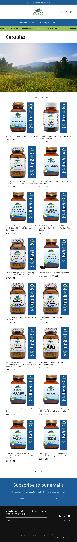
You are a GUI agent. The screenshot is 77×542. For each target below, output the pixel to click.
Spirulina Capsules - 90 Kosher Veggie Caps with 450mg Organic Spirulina (55, 182)
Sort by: (37, 97)
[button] (4, 11)
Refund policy (56, 535)
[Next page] (54, 471)
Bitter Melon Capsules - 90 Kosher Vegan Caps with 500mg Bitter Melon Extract (21, 274)
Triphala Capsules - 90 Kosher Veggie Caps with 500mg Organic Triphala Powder (54, 410)
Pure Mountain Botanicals (29, 535)
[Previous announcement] (4, 22)
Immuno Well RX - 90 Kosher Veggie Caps (54, 273)
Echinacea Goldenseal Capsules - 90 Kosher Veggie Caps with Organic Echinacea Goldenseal (22, 228)
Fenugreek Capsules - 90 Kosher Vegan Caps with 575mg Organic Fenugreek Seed (21, 182)
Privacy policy (67, 535)
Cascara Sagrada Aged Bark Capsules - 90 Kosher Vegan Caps (21, 318)
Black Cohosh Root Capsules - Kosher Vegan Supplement (53, 363)
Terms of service (55, 537)
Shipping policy (66, 537)
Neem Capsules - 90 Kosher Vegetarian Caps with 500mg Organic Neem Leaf (53, 455)
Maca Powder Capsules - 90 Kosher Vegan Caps (54, 318)
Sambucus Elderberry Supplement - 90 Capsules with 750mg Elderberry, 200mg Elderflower (20, 456)
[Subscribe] (56, 498)
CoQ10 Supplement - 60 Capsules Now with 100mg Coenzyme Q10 (55, 137)
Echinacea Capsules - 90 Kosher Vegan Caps (22, 136)
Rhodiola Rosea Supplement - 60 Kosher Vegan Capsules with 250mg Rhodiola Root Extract (54, 228)
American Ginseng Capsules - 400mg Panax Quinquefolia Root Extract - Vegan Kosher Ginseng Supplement (21, 364)
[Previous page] (22, 471)
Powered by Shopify (44, 535)
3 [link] (41, 471)
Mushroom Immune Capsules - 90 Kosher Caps (21, 410)
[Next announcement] (73, 22)
